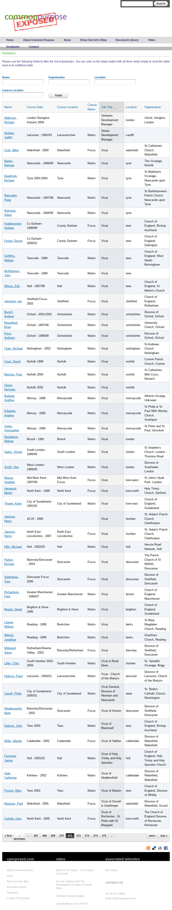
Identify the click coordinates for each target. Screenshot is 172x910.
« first (8, 835)
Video (151, 40)
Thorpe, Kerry (13, 503)
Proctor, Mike (13, 790)
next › (152, 835)
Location (100, 77)
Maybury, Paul (13, 803)
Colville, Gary (13, 818)
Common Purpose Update (70, 896)
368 (44, 835)
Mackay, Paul (13, 374)
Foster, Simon (13, 241)
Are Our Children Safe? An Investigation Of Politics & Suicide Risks (74, 884)
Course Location (12, 90)
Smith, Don (11, 467)
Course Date (35, 107)
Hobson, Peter (13, 676)
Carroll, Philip (13, 693)
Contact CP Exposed (18, 898)
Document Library (127, 40)
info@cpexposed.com (124, 898)
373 (87, 835)
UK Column (111, 870)
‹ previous (19, 837)
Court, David (12, 361)
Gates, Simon (13, 452)
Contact (34, 46)
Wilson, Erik (12, 286)
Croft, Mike (11, 150)
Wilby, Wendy (13, 741)
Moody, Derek (13, 609)
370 (61, 835)
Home (10, 40)
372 (78, 835)
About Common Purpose (38, 40)
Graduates (13, 46)
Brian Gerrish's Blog (93, 40)
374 (95, 835)
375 (104, 835)
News (67, 40)
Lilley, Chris (11, 663)
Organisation (56, 77)
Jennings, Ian (13, 301)
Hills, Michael (13, 546)
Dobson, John (13, 725)
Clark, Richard (13, 348)
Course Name (92, 107)
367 (36, 835)
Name (6, 77)
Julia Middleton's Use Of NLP (72, 903)
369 (53, 835)
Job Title (106, 107)
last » (164, 835)
